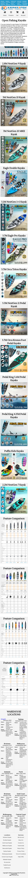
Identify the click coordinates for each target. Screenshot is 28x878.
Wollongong (7, 814)
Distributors (7, 868)
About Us (21, 840)
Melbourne (21, 744)
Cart (17, 15)
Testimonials (21, 845)
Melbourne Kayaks (7, 845)
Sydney (20, 719)
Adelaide (7, 772)
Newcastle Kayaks (7, 848)
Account (23, 15)
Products (11, 15)
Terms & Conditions (21, 854)
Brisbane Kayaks (7, 837)
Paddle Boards (7, 865)
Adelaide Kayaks (7, 859)
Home (4, 15)
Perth (21, 772)
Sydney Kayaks (7, 851)
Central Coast (21, 814)
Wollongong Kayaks (7, 854)
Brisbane (7, 744)
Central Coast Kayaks (7, 856)
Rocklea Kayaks (7, 840)
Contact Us (21, 843)
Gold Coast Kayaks (7, 843)
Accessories (7, 862)
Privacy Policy (20, 851)
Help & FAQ (21, 856)
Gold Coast (21, 794)
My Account (21, 837)
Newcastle (3, 719)
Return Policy (21, 848)
